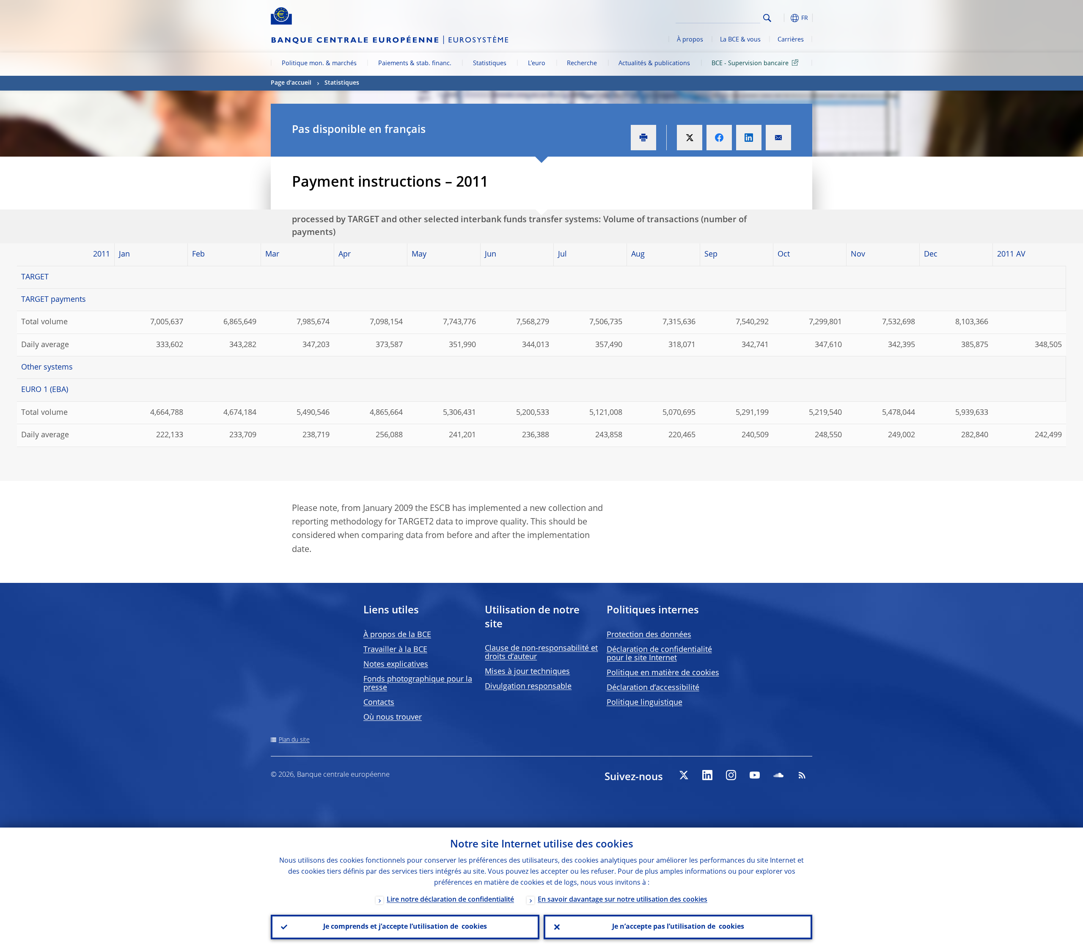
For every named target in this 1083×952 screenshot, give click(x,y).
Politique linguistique (644, 702)
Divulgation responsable (528, 686)
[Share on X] (689, 137)
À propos (690, 40)
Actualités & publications (654, 63)
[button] (782, 18)
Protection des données (649, 635)
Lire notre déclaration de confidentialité (450, 900)
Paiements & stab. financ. (414, 63)
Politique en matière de (663, 673)
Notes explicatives (395, 664)
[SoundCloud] (778, 775)
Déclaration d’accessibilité (653, 688)
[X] (683, 775)
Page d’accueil (291, 83)
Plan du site (294, 740)
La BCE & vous (740, 40)
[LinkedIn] (707, 775)
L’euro (536, 63)
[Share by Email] (778, 137)
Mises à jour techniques (527, 672)
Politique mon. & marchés (319, 63)
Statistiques (489, 63)
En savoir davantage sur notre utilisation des (622, 900)
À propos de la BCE (397, 635)
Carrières (791, 40)
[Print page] (643, 137)
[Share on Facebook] (719, 137)
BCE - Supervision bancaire (750, 63)
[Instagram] (731, 775)
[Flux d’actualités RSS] (802, 775)
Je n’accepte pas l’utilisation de (678, 927)
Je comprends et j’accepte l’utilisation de (405, 927)
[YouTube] (755, 775)
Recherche (582, 63)
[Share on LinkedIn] (748, 137)
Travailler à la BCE (395, 650)
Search (767, 18)
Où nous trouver (392, 717)
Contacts (378, 702)
